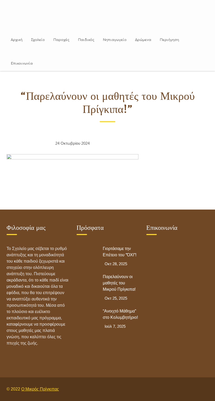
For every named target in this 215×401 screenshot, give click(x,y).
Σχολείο (38, 40)
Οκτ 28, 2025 (116, 264)
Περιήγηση (169, 40)
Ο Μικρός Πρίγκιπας (40, 389)
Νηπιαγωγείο (115, 40)
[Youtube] (203, 389)
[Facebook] (191, 389)
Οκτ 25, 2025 (116, 298)
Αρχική (17, 40)
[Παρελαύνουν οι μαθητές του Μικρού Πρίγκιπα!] (87, 284)
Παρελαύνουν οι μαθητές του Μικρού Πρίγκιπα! (119, 282)
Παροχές (61, 40)
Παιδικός (86, 40)
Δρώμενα (143, 40)
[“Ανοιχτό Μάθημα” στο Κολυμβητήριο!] (87, 318)
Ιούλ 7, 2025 (115, 326)
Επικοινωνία (22, 63)
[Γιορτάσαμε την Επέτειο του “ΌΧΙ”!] (87, 256)
